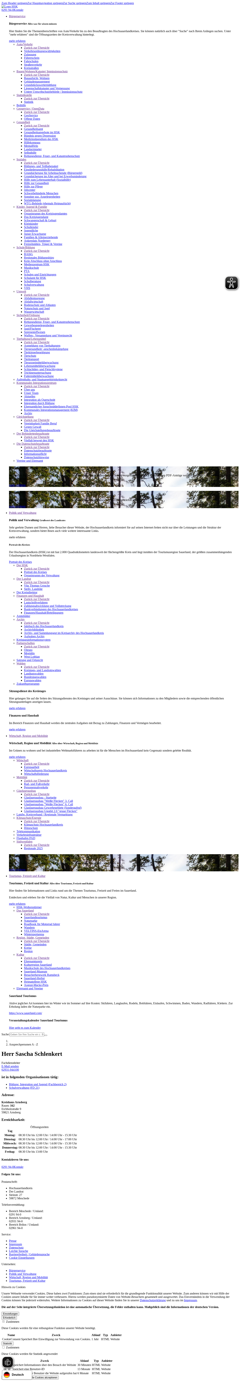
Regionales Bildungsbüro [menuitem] (39, 257)
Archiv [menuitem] (28, 413)
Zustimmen (12, 1321)
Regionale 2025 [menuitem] (33, 848)
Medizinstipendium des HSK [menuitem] (41, 139)
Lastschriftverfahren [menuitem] (36, 602)
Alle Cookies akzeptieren (43, 1377)
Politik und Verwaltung (22, 1273)
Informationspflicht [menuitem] (35, 454)
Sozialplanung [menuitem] (32, 200)
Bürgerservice (17, 1270)
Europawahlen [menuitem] (32, 680)
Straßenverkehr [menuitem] (33, 64)
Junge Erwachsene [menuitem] (35, 233)
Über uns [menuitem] (29, 389)
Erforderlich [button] (9, 1317)
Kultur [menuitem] (20, 954)
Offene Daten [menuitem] (32, 118)
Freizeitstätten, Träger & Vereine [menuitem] (43, 244)
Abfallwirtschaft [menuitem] (33, 301)
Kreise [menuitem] (28, 947)
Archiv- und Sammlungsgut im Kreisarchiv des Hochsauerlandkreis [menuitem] (64, 633)
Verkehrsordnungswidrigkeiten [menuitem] (42, 51)
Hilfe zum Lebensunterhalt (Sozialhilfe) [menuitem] (47, 179)
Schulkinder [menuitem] (31, 227)
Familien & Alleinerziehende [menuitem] (41, 237)
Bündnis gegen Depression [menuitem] (40, 135)
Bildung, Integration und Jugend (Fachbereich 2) (38, 1084)
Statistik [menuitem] (28, 101)
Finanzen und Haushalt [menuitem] (30, 595)
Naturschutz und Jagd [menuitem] (37, 308)
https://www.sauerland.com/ (25, 1013)
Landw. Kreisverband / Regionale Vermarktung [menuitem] (44, 814)
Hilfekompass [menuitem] (32, 142)
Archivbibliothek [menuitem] (34, 629)
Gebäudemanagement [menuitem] (37, 81)
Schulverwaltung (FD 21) (24, 1087)
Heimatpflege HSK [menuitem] (35, 981)
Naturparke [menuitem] (30, 920)
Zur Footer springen (122, 3)
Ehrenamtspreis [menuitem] (33, 961)
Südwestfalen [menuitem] (24, 841)
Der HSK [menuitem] (22, 565)
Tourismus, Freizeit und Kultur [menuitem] (27, 876)
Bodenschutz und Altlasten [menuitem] (40, 305)
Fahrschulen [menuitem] (31, 61)
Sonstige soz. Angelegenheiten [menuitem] (42, 196)
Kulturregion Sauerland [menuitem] (38, 964)
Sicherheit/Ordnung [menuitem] (28, 315)
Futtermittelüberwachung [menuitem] (39, 376)
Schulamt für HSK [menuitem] (35, 277)
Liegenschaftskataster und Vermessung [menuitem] (47, 88)
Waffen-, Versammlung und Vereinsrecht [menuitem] (48, 335)
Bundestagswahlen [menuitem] (35, 677)
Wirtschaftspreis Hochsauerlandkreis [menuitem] (45, 770)
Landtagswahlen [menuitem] (34, 673)
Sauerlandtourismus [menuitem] (35, 917)
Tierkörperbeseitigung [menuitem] (37, 352)
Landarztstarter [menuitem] (33, 149)
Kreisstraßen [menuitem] (31, 68)
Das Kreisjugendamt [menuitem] (36, 217)
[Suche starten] (45, 1035)
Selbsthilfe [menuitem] (30, 152)
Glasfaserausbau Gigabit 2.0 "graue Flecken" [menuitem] (50, 811)
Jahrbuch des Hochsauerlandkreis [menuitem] (44, 626)
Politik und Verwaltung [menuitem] (22, 512)
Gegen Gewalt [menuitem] (32, 426)
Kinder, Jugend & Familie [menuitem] (31, 206)
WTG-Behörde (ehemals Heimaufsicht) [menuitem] (47, 203)
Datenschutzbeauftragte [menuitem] (38, 450)
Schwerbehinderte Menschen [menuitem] (41, 193)
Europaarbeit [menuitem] (31, 767)
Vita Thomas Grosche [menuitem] (37, 585)
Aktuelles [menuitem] (29, 396)
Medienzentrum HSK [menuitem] (37, 264)
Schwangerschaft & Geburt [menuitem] (40, 220)
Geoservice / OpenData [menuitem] (30, 108)
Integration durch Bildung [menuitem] (39, 403)
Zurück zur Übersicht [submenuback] (36, 47)
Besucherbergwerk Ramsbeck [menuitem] (41, 974)
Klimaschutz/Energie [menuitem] (28, 817)
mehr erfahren (17, 41)
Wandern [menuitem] (29, 927)
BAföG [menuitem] (28, 254)
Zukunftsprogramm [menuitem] (27, 683)
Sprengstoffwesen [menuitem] (34, 332)
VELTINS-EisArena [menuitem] (36, 930)
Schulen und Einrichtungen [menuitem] (40, 274)
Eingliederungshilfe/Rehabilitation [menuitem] (44, 169)
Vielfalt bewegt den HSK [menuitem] (39, 440)
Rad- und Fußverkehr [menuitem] (37, 784)
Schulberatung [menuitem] (32, 281)
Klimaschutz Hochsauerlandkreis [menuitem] (43, 824)
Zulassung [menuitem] (30, 54)
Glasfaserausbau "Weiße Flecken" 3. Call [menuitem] (48, 800)
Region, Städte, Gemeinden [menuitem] (32, 937)
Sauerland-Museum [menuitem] (35, 971)
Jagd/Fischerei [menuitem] (32, 328)
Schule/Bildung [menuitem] (25, 247)
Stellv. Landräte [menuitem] (33, 589)
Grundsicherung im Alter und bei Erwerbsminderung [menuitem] (55, 176)
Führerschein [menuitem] (31, 57)
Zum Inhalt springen (98, 3)
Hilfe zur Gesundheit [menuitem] (36, 183)
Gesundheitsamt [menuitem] (33, 129)
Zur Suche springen (74, 3)
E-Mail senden (10, 1066)
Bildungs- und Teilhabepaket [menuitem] (41, 166)
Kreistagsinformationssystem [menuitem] (33, 639)
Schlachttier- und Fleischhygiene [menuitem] (43, 369)
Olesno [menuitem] (28, 649)
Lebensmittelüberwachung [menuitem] (39, 365)
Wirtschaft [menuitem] (22, 760)
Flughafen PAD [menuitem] (25, 838)
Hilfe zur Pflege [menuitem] (33, 186)
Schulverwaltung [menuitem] (34, 284)
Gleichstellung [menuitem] (25, 416)
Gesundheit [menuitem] (23, 122)
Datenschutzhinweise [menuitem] (36, 457)
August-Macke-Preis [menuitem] (36, 985)
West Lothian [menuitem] (32, 656)
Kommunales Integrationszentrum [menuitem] (36, 382)
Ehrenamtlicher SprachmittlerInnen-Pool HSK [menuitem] (51, 406)
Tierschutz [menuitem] (30, 355)
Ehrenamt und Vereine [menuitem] (29, 988)
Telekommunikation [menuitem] (28, 831)
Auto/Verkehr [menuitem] (24, 44)
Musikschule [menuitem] (31, 267)
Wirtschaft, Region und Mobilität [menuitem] (28, 735)
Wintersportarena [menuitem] (34, 934)
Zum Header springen (14, 3)
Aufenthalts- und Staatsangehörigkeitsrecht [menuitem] (41, 379)
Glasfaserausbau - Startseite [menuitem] (40, 797)
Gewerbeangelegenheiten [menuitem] (39, 325)
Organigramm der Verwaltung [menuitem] (41, 575)
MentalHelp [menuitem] (31, 145)
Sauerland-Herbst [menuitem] (34, 978)
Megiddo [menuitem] (29, 653)
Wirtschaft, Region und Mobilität (28, 1277)
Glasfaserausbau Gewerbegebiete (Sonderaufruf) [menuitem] (53, 807)
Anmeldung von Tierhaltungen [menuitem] (42, 345)
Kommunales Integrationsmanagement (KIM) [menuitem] (51, 409)
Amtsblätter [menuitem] (23, 616)
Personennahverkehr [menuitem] (36, 787)
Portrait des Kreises (20, 561)
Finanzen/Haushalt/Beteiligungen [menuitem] (43, 612)
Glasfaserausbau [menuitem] (26, 790)
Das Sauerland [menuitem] (25, 910)
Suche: (6, 1034)
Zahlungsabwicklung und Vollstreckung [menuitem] (47, 605)
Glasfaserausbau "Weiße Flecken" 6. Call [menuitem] (48, 804)
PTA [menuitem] (27, 271)
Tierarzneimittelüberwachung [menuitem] (41, 362)
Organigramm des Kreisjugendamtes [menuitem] (45, 213)
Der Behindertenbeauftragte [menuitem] (32, 433)
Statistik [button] (7, 1343)
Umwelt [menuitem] (21, 291)
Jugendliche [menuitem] (31, 230)
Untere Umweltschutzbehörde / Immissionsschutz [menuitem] (53, 91)
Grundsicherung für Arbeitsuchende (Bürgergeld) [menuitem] (53, 173)
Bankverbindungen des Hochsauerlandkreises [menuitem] (51, 609)
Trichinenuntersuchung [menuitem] (37, 372)
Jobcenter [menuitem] (29, 189)
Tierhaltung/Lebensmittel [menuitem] (31, 338)
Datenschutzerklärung (153, 1300)
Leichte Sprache (18, 1251)
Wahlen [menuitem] (21, 663)
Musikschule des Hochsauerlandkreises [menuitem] (47, 968)
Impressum (15, 1244)
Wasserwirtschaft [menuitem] (34, 311)
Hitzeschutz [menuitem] (31, 828)
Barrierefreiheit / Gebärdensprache (29, 1254)
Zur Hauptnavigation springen (45, 3)
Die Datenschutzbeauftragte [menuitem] (32, 443)
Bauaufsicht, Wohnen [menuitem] (37, 78)
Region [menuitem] (28, 951)
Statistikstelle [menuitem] (24, 95)
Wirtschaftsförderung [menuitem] (36, 773)
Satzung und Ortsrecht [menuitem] (29, 660)
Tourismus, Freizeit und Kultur (27, 1280)
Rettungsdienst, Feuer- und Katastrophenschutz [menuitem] (52, 156)
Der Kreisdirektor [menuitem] (26, 592)
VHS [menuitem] (27, 288)
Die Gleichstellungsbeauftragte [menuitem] (42, 430)
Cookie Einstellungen (21, 1257)
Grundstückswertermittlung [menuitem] (40, 85)
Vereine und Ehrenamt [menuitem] (29, 460)
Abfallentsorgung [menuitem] (34, 298)
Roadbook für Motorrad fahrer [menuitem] (42, 924)
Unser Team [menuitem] (31, 393)
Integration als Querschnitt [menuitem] (39, 399)
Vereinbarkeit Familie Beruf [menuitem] (40, 423)
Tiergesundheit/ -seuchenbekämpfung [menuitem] (46, 349)
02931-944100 (10, 1069)
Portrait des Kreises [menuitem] (35, 572)
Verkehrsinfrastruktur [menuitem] (28, 834)
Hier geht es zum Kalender (25, 1027)
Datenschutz (16, 1247)
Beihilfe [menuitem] (21, 105)
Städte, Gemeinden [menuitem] (35, 944)
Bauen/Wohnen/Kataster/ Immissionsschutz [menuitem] (42, 71)
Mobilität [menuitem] (21, 777)
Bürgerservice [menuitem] (17, 16)
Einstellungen (10, 1313)
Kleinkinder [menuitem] (31, 223)
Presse (12, 1240)
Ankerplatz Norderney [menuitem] (37, 240)
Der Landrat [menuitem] (23, 578)
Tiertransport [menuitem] (31, 359)
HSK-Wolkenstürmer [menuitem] (29, 907)
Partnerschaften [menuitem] (25, 643)
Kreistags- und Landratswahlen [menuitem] (42, 670)
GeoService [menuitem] (31, 115)
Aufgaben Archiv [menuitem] (34, 636)
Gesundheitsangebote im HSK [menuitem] (42, 132)
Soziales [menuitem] (21, 159)
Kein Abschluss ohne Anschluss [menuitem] (43, 261)
